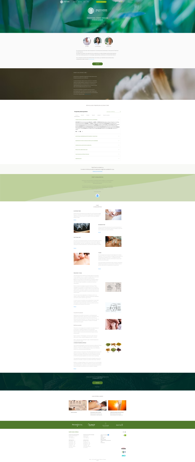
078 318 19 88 (96, 378)
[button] (75, 2)
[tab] (77, 115)
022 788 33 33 (100, 376)
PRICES (75, 219)
